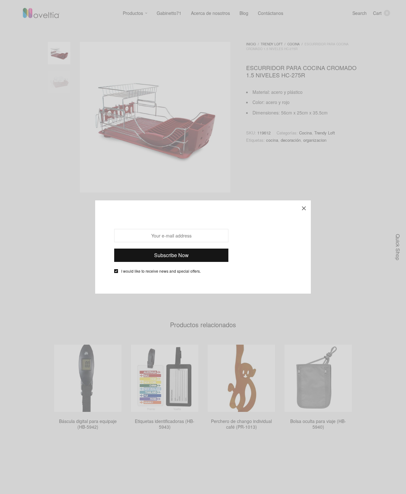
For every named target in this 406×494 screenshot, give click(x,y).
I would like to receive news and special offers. (161, 271)
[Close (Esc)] (304, 207)
